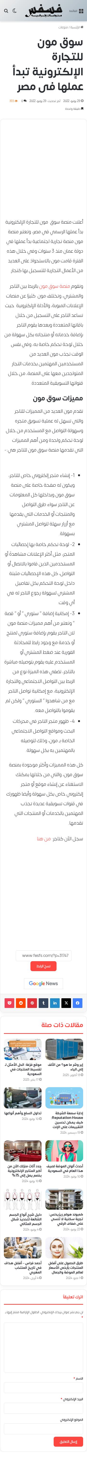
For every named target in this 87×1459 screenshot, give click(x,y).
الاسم (78, 1378)
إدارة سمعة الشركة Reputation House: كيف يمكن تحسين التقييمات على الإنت (67, 1120)
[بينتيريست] (32, 1003)
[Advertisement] (43, 166)
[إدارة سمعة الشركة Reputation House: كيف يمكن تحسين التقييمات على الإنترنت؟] (64, 1097)
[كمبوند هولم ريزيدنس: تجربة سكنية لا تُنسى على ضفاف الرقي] (64, 1199)
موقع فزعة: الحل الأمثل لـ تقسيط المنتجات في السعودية (23, 1069)
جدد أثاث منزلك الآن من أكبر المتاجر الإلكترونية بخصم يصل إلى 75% (24, 1170)
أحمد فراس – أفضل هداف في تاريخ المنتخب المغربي (23, 1267)
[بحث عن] (6, 12)
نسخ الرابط (43, 966)
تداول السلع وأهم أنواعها (23, 1113)
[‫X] (66, 1003)
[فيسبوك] (77, 1003)
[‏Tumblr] (43, 1003)
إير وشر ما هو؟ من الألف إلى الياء (65, 1067)
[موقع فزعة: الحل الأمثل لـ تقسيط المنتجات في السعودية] (23, 1049)
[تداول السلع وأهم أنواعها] (23, 1097)
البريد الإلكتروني (72, 1399)
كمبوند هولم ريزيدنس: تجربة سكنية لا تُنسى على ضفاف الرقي (66, 1219)
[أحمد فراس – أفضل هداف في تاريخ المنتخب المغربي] (23, 1247)
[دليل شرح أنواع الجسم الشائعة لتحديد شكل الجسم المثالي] (23, 1199)
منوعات (63, 27)
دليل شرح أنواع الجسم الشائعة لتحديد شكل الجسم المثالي (25, 1219)
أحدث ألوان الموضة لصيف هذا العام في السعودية (64, 1168)
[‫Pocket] (9, 1003)
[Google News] (43, 983)
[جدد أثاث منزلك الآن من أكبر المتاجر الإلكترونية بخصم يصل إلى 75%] (23, 1151)
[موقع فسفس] (43, 10)
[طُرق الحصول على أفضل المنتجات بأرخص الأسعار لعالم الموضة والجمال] (64, 1247)
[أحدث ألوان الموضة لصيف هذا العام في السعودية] (64, 1151)
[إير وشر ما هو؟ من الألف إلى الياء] (64, 1049)
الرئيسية (75, 27)
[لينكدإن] (55, 1003)
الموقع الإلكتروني (71, 1419)
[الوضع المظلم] (14, 12)
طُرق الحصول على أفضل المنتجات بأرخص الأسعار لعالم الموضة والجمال (65, 1267)
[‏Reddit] (21, 1003)
